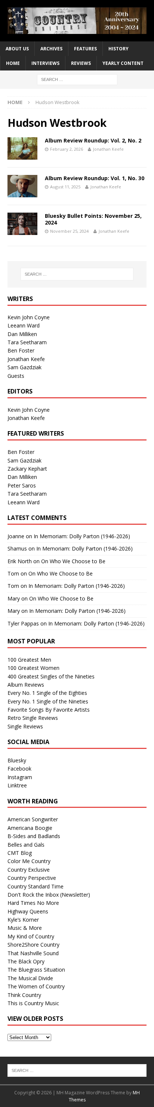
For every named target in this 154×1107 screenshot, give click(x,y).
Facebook (19, 768)
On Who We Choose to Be (73, 561)
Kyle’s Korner (23, 919)
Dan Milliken (22, 334)
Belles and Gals (25, 844)
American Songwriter (32, 819)
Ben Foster (20, 350)
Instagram (19, 777)
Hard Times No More (33, 902)
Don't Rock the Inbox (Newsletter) (48, 894)
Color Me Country (28, 861)
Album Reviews (25, 684)
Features (85, 49)
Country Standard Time (35, 886)
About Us (17, 49)
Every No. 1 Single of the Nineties (47, 701)
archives (51, 49)
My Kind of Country (30, 936)
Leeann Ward (23, 325)
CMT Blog (19, 852)
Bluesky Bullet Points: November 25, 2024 (93, 219)
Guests (15, 375)
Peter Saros (21, 485)
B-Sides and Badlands (33, 836)
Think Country (24, 994)
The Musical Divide (30, 978)
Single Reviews (25, 726)
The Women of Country (36, 986)
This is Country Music (33, 1003)
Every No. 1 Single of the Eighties (47, 692)
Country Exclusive (28, 869)
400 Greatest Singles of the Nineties (51, 676)
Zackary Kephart (27, 468)
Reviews (81, 63)
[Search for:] (77, 79)
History (118, 49)
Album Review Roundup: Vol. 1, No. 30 (94, 178)
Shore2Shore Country (33, 944)
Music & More (24, 927)
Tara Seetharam (27, 342)
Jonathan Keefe (108, 149)
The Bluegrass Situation (36, 969)
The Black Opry (25, 961)
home (13, 63)
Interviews (45, 63)
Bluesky (16, 760)
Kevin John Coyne (28, 317)
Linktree (17, 785)
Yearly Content (123, 63)
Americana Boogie (29, 827)
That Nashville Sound (33, 953)
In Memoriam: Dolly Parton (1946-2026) (82, 536)
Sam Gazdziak (24, 367)
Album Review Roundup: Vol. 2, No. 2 (93, 140)
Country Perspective (31, 877)
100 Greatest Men (29, 659)
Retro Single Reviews (32, 717)
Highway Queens (27, 911)
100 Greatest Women (33, 667)
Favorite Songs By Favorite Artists (48, 709)
